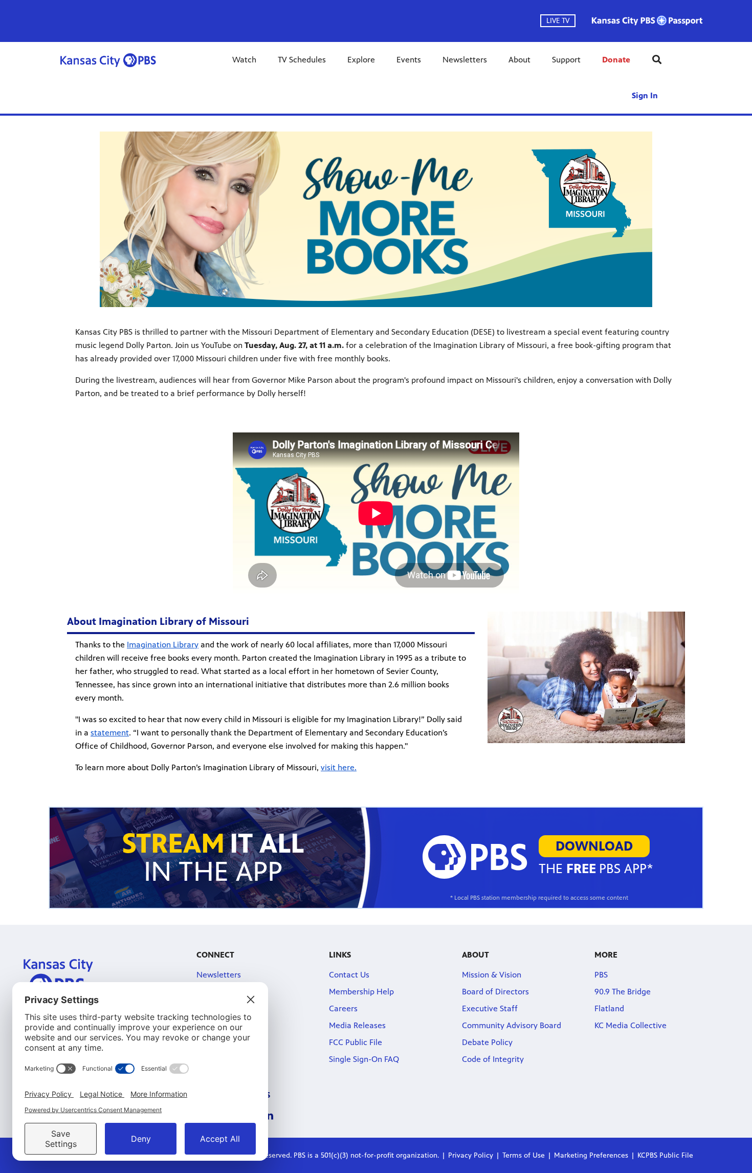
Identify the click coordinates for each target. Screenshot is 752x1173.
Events (408, 59)
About (519, 59)
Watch (244, 59)
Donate (616, 59)
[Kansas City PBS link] (108, 60)
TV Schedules (302, 59)
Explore (361, 59)
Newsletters (465, 59)
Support (566, 59)
